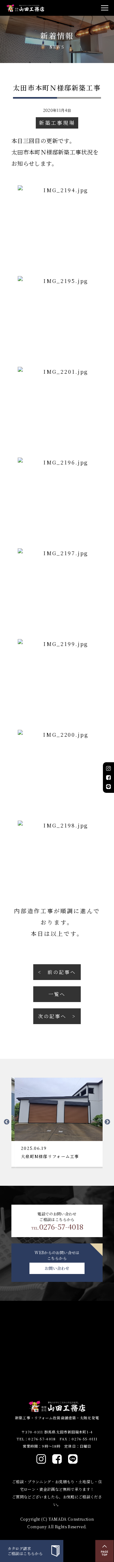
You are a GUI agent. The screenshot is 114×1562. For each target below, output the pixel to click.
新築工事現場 (57, 122)
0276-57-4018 (57, 1226)
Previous (6, 1122)
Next (107, 1122)
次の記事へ (52, 1016)
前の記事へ (62, 972)
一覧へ (57, 994)
